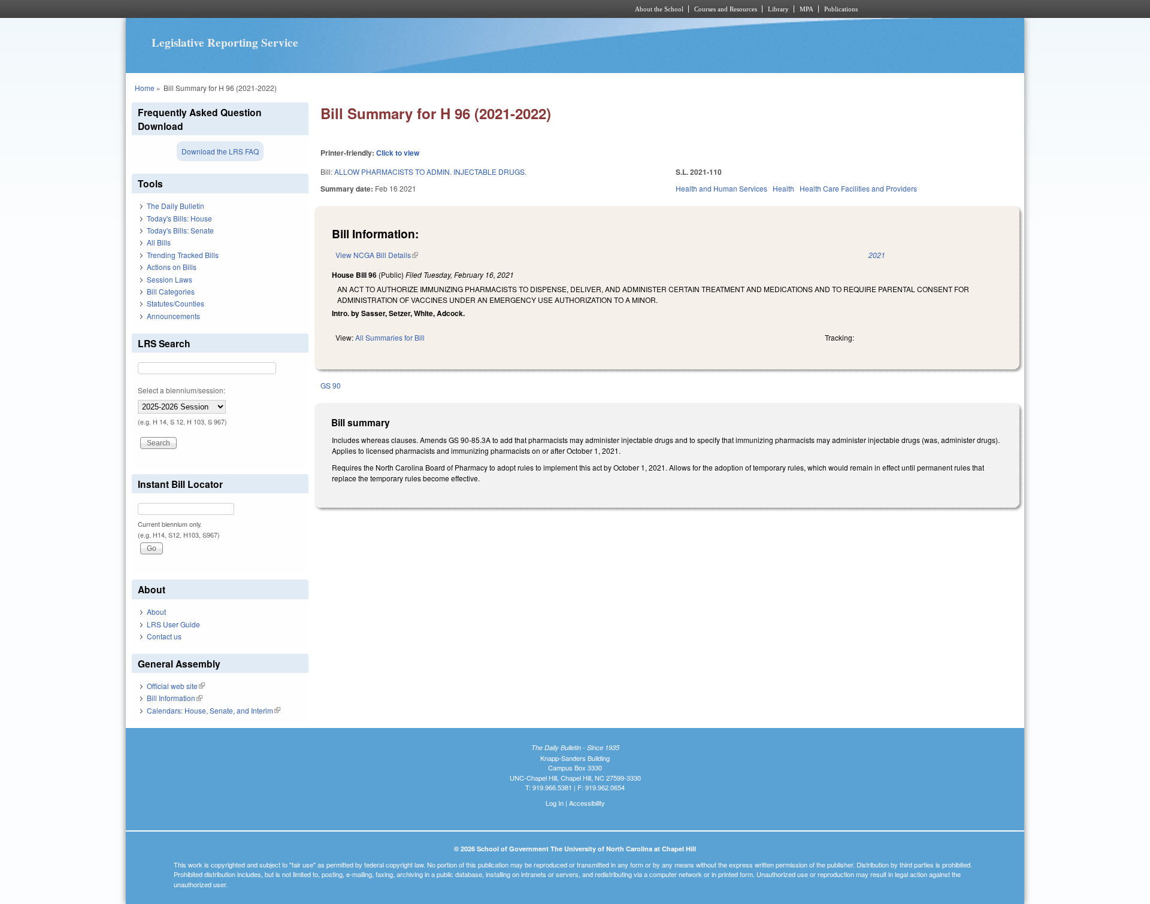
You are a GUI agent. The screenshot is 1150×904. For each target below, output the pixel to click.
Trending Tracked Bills (183, 255)
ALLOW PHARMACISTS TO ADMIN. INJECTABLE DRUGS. (430, 171)
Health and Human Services (721, 188)
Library (778, 9)
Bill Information (174, 698)
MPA (806, 9)
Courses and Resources (725, 9)
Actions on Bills (171, 267)
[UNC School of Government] (417, 9)
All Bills (159, 242)
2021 (876, 255)
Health (783, 188)
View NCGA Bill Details (376, 255)
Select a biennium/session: (181, 390)
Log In (555, 803)
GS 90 (330, 385)
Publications (841, 9)
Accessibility (587, 803)
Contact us (164, 636)
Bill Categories (171, 291)
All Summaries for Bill (390, 337)
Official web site (176, 686)
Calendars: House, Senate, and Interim (213, 710)
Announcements (173, 316)
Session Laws (169, 279)
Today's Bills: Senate (180, 230)
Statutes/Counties (175, 303)
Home (145, 88)
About (156, 611)
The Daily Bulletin (175, 206)
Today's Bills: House (179, 218)
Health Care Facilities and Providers (858, 188)
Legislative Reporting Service (225, 42)
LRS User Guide (173, 624)
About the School (659, 9)
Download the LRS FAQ (220, 151)
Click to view (397, 152)
